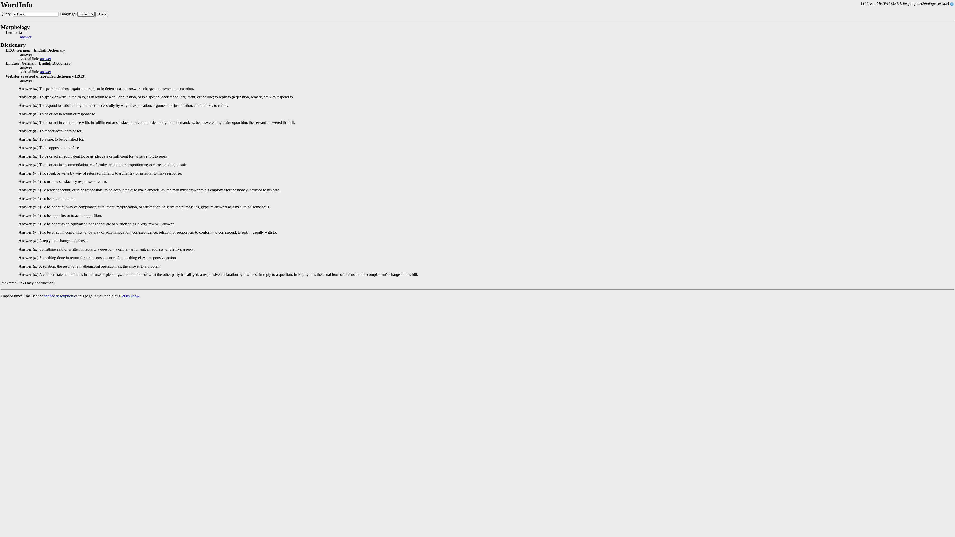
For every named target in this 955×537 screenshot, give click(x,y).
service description (58, 296)
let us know (130, 296)
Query (101, 14)
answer (25, 37)
